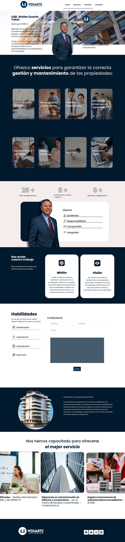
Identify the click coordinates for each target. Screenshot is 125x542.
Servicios (87, 5)
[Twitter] (91, 532)
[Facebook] (86, 532)
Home (67, 5)
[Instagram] (96, 532)
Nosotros (77, 5)
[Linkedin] (101, 532)
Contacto (99, 5)
